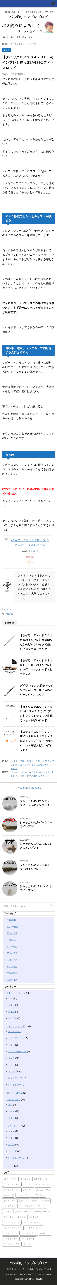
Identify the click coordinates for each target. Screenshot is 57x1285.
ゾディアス (24, 1201)
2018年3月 (12, 966)
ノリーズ (12, 1071)
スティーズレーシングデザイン (31, 1195)
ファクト (42, 1206)
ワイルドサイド (28, 1239)
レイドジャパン (15, 1078)
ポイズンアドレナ (11, 1222)
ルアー (10, 1166)
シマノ (11, 1005)
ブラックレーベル (23, 1211)
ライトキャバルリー (34, 1228)
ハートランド (10, 1206)
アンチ (14, 1179)
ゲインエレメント (42, 1184)
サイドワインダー (11, 1190)
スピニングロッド (16, 1026)
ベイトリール (13, 1099)
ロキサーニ (45, 1233)
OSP (6, 1179)
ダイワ (8, 609)
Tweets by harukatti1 (28, 787)
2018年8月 (12, 933)
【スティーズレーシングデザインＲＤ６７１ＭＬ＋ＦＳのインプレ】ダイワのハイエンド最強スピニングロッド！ (36, 740)
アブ (10, 998)
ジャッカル (28, 1190)
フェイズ (8, 1211)
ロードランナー (10, 1239)
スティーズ (9, 1195)
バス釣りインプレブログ (28, 17)
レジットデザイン (16, 1084)
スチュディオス (43, 1190)
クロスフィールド (11, 1184)
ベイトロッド (13, 1126)
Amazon (30, 562)
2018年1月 (12, 980)
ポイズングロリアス (12, 1228)
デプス (11, 1065)
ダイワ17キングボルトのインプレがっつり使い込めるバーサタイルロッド (36, 690)
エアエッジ (25, 1179)
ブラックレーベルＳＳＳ (14, 1217)
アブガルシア (14, 1031)
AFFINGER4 (38, 1279)
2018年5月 (12, 953)
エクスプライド (41, 1179)
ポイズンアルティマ (32, 1222)
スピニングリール (16, 993)
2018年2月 (12, 973)
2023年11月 (12, 926)
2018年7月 (12, 940)
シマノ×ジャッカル (17, 1051)
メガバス (12, 1018)
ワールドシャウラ (11, 1244)
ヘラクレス (34, 1217)
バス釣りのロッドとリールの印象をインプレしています (28, 1269)
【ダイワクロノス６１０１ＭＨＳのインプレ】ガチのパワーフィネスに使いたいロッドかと (32, 765)
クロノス (9, 614)
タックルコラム (15, 1092)
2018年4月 (12, 960)
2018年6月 (12, 946)
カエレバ (34, 551)
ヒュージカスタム (27, 1206)
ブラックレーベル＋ (43, 1211)
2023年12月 (13, 920)
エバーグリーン (15, 1038)
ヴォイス (27, 1244)
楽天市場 (30, 557)
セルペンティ (10, 1201)
